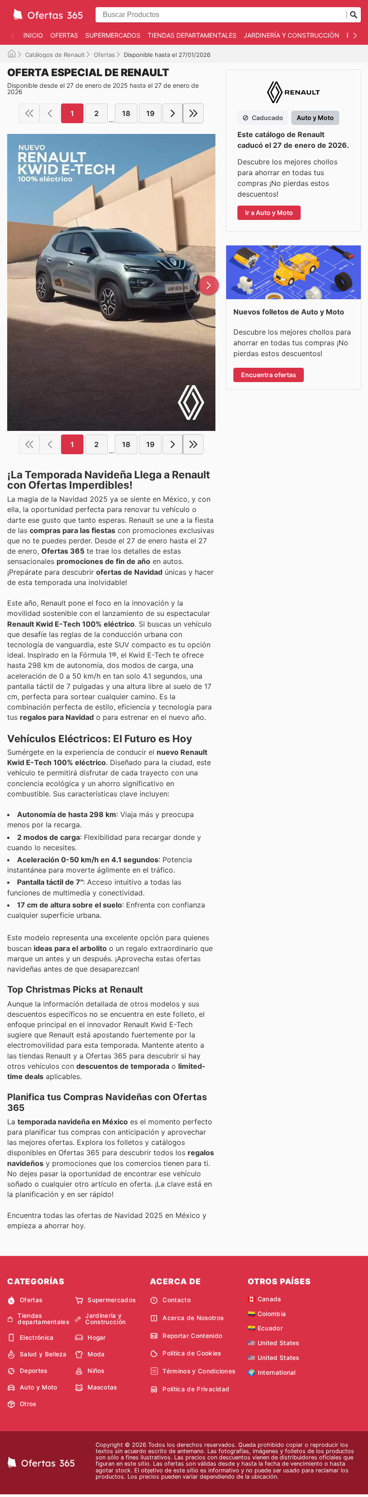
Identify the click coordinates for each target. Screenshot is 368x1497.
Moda (96, 1354)
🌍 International (272, 1372)
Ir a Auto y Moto (269, 212)
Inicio (33, 35)
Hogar (97, 1337)
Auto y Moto (38, 1387)
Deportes (34, 1370)
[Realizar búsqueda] (353, 15)
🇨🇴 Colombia (267, 1313)
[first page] (29, 113)
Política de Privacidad (195, 1389)
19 (150, 113)
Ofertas (64, 35)
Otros (28, 1403)
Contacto (176, 1299)
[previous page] (49, 113)
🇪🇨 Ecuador (265, 1328)
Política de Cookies (191, 1353)
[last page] (193, 113)
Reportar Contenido (192, 1335)
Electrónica (37, 1337)
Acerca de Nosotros (192, 1317)
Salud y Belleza (43, 1354)
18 (126, 113)
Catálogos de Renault (55, 54)
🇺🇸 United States (273, 1342)
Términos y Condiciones (198, 1371)
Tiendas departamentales (192, 35)
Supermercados (112, 35)
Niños (96, 1370)
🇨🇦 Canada (264, 1299)
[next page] (172, 113)
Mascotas (102, 1387)
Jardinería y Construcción (291, 35)
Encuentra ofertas (268, 375)
